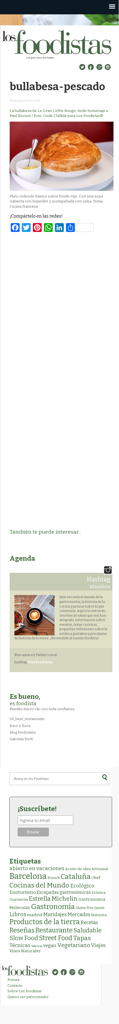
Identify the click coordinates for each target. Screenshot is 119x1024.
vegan (49, 945)
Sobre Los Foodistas (24, 991)
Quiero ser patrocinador (28, 997)
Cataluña (75, 876)
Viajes (98, 945)
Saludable (87, 930)
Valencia (36, 946)
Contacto (14, 985)
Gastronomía (53, 906)
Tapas (82, 938)
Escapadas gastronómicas (64, 892)
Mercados (79, 914)
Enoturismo (22, 892)
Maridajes (55, 914)
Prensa (13, 980)
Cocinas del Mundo (39, 885)
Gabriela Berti (21, 739)
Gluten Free (85, 908)
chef (95, 877)
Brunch (53, 878)
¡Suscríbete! (37, 809)
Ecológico (82, 886)
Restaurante (54, 930)
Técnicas (19, 945)
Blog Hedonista (23, 732)
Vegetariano (73, 945)
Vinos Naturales (25, 950)
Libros (17, 914)
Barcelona (28, 876)
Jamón (99, 908)
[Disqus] (61, 308)
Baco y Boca (20, 726)
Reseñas (22, 930)
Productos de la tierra (44, 922)
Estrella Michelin (53, 898)
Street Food (55, 938)
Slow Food (23, 938)
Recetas (89, 923)
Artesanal (99, 869)
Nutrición (99, 915)
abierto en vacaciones (36, 868)
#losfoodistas (40, 662)
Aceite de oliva (78, 869)
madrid (35, 914)
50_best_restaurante (27, 719)
